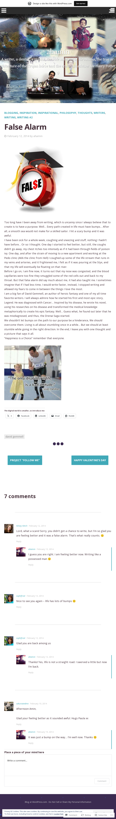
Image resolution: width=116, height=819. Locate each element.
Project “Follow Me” (25, 460)
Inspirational (48, 113)
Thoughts (85, 113)
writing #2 (25, 117)
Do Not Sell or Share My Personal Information (70, 802)
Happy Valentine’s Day (90, 460)
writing (10, 117)
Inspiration (28, 113)
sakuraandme (22, 703)
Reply (18, 541)
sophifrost (20, 596)
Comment (101, 781)
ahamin (58, 51)
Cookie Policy (59, 814)
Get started (80, 3)
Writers (99, 113)
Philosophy (68, 113)
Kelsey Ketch (21, 525)
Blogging (11, 113)
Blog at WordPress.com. (36, 802)
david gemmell (14, 436)
